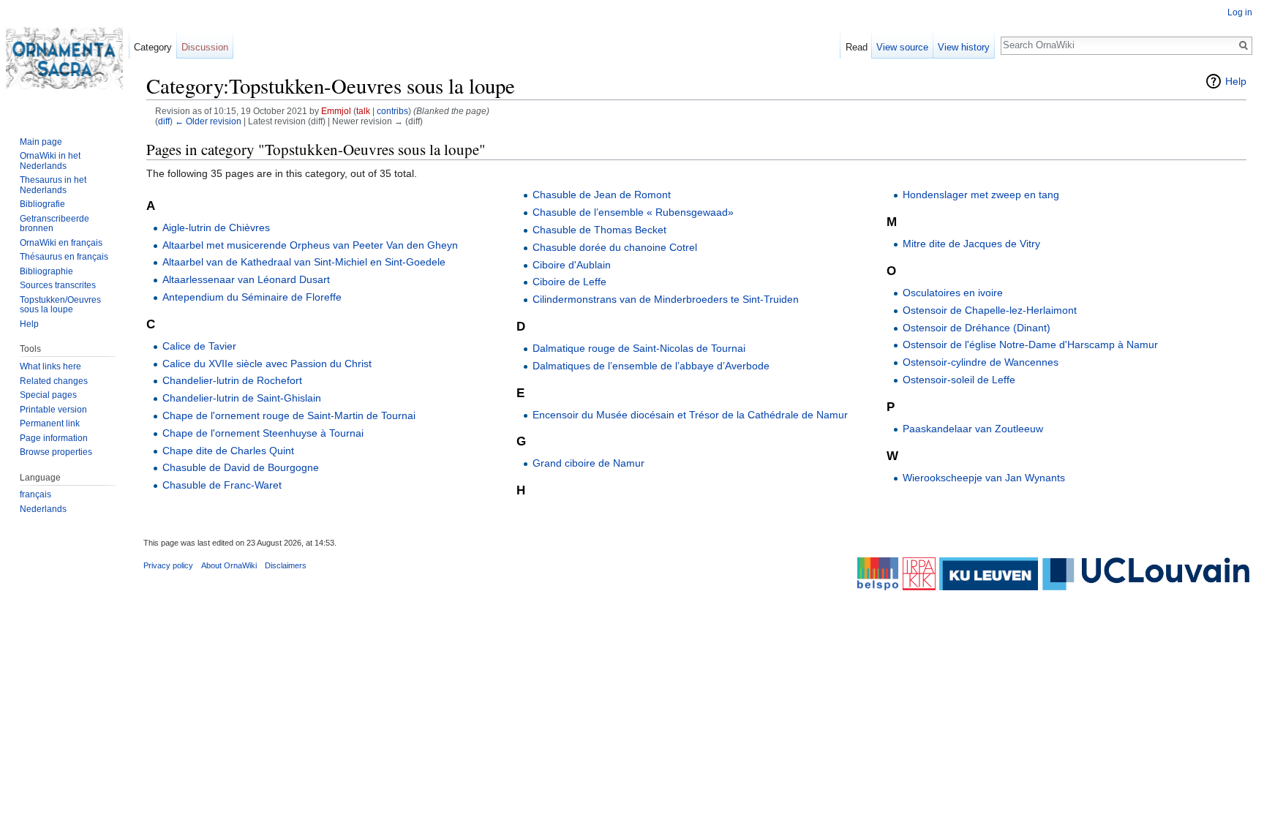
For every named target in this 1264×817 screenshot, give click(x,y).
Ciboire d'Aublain (572, 265)
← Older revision (208, 121)
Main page (41, 142)
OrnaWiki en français (61, 243)
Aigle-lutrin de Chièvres (216, 227)
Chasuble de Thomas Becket (599, 230)
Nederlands (43, 509)
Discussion (204, 47)
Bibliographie (46, 271)
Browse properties (56, 452)
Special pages (48, 395)
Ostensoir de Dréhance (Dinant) (976, 328)
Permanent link (50, 423)
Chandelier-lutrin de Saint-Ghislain (241, 398)
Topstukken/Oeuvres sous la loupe (60, 305)
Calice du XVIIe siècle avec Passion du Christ (267, 363)
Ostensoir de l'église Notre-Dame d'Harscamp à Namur (1030, 344)
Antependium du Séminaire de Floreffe (252, 297)
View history (964, 47)
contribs (392, 111)
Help (1235, 81)
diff (164, 121)
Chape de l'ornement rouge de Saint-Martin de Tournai (288, 415)
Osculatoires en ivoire (953, 292)
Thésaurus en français (64, 257)
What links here (50, 366)
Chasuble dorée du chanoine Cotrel (615, 247)
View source (902, 47)
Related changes (54, 381)
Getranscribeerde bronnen (54, 224)
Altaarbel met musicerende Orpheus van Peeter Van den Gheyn (310, 245)
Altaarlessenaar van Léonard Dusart (246, 279)
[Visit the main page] (64, 58)
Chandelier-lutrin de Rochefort (232, 380)
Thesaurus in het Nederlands (53, 185)
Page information (54, 438)
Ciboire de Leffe (569, 281)
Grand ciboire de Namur (588, 463)
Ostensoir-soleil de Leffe (959, 379)
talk (363, 111)
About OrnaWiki (229, 565)
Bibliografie (42, 204)
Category (153, 47)
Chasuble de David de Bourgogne (240, 467)
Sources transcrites (58, 285)
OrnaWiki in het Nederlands (50, 161)
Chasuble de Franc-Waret (222, 485)
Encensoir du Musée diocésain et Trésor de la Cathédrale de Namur (690, 415)
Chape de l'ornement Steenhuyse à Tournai (263, 433)
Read (857, 47)
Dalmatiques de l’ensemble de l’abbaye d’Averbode (651, 366)
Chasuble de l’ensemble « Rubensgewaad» (633, 212)
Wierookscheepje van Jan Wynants (984, 477)
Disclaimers (285, 565)
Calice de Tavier (199, 346)
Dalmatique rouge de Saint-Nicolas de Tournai (639, 348)
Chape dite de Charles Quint (228, 450)
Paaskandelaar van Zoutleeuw (973, 428)
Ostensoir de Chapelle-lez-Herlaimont (990, 310)
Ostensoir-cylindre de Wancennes (980, 362)
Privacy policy (168, 565)
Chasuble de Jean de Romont (602, 194)
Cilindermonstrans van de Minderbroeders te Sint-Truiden (666, 299)
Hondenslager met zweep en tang (981, 194)
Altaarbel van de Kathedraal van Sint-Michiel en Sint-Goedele (303, 262)
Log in (1239, 12)
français (35, 494)
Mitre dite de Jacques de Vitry (971, 243)
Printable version (53, 409)
